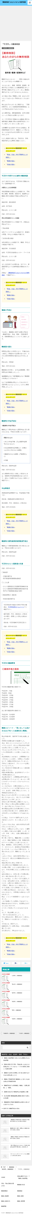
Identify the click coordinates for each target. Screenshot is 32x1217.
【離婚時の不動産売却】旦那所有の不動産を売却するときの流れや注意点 (19, 1120)
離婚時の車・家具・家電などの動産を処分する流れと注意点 (19, 1129)
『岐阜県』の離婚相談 (8, 48)
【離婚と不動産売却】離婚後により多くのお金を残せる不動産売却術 (16, 1080)
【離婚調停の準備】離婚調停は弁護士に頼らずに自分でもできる (16, 1103)
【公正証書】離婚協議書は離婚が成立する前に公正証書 (16, 1097)
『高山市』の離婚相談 (16, 984)
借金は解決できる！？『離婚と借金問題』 (23, 1177)
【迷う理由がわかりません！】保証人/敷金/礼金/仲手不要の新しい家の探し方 (20, 1146)
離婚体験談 (4, 1191)
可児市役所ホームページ (16, 607)
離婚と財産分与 (5, 1201)
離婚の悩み (10, 161)
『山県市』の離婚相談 (16, 975)
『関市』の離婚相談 (16, 1010)
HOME (3, 1177)
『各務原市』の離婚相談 (9, 1033)
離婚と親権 (20, 1196)
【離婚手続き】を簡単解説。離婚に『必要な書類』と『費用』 (16, 1086)
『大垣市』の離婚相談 (23, 1033)
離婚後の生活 (21, 1184)
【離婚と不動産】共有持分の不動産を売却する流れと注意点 (19, 1137)
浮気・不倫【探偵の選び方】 (7, 1184)
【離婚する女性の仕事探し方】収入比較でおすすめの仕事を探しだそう (16, 1074)
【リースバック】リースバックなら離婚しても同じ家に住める (19, 1154)
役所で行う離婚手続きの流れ (11, 1108)
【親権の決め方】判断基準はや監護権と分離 (15, 1092)
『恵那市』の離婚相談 (16, 1018)
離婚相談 (19, 1191)
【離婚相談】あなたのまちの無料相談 (14, 2)
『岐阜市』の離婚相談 (16, 993)
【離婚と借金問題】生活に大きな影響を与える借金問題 (16, 1059)
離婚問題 (3, 1206)
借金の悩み (10, 164)
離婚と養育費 (21, 1201)
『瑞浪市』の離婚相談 (16, 1001)
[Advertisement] (16, 22)
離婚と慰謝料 (5, 1196)
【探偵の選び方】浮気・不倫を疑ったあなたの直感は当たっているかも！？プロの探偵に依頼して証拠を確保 (16, 1066)
